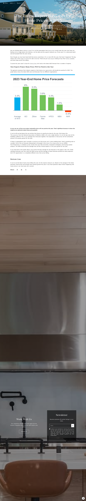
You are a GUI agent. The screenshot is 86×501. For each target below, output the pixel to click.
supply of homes (24, 58)
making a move (27, 50)
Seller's (12, 3)
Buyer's (19, 3)
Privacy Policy (54, 435)
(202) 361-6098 (79, 3)
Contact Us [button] (24, 431)
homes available (70, 58)
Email (52, 425)
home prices (51, 50)
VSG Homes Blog (60, 3)
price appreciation (47, 70)
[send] (72, 425)
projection (15, 135)
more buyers (51, 58)
